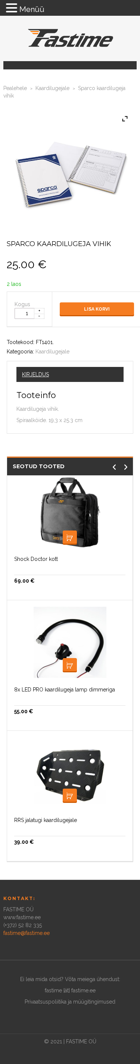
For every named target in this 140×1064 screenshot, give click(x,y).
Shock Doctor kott (36, 559)
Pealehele (15, 88)
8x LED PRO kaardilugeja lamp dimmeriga (64, 690)
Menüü (31, 9)
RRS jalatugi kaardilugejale (45, 820)
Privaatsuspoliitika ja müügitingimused (70, 1002)
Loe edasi (70, 665)
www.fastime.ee (22, 917)
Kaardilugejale (52, 88)
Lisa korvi (97, 309)
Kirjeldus (35, 374)
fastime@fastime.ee (26, 933)
